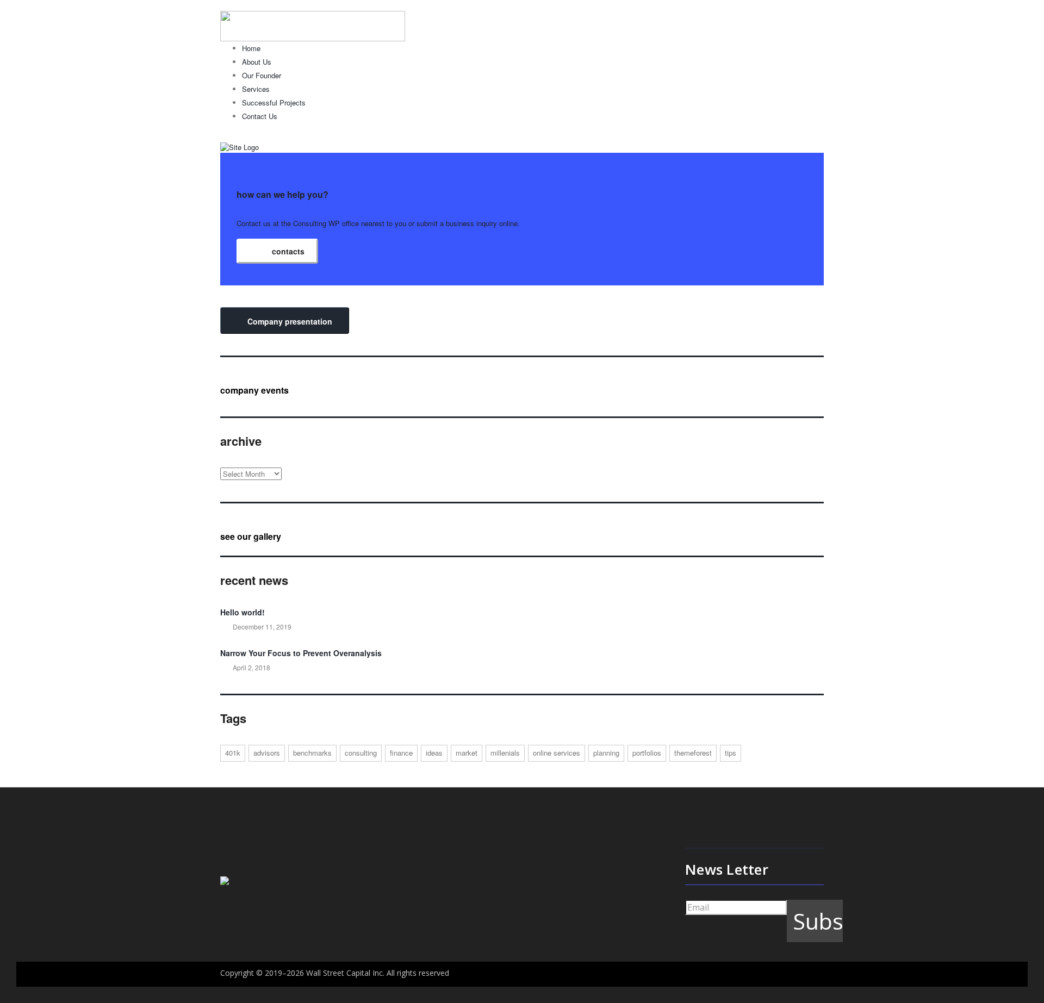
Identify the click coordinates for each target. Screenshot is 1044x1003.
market (466, 752)
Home (251, 48)
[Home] (239, 146)
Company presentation (288, 321)
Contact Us (259, 116)
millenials (505, 752)
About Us (256, 62)
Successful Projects (274, 102)
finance (401, 752)
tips (730, 752)
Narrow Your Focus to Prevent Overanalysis (301, 652)
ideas (434, 752)
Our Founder (261, 75)
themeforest (693, 752)
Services (256, 89)
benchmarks (312, 752)
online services (556, 752)
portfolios (646, 752)
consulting (361, 752)
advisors (266, 752)
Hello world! (242, 612)
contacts (287, 251)
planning (606, 752)
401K (232, 752)
